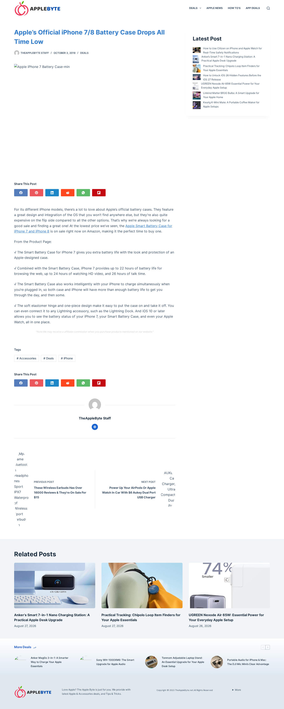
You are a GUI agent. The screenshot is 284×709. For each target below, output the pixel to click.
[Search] (268, 8)
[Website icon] (95, 427)
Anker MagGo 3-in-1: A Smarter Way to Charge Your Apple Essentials (49, 662)
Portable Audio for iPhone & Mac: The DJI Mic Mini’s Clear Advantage (248, 662)
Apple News (214, 8)
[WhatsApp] (83, 192)
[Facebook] (21, 192)
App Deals (253, 8)
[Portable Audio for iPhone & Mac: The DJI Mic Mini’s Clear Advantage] (217, 662)
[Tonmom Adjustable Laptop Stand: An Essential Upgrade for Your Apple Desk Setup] (151, 662)
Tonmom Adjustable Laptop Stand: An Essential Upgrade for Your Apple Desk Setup (183, 662)
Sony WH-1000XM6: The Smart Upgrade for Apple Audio (115, 662)
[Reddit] (67, 192)
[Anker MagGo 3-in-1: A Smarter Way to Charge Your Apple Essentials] (20, 662)
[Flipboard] (99, 192)
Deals (193, 8)
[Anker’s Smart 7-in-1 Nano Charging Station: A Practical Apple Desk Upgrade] (54, 585)
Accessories (26, 358)
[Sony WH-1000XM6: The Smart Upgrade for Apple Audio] (86, 662)
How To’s (234, 8)
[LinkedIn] (52, 192)
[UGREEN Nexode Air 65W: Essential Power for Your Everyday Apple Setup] (229, 585)
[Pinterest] (36, 192)
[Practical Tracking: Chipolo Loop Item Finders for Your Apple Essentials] (142, 585)
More (238, 689)
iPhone (67, 358)
